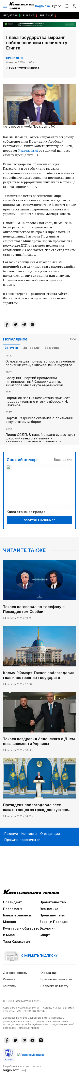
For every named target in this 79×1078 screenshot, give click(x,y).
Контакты (29, 834)
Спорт (45, 935)
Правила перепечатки (22, 840)
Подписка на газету (54, 986)
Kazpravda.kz (28, 150)
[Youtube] (32, 1040)
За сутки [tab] (11, 347)
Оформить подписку (39, 519)
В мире (9, 935)
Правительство (53, 902)
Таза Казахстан (16, 941)
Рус (54, 6)
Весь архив (63, 460)
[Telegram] (24, 324)
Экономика (49, 909)
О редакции (50, 834)
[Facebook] (7, 324)
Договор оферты (15, 972)
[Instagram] (41, 1040)
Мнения (9, 922)
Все (73, 339)
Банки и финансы (17, 915)
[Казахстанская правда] (22, 6)
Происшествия (52, 915)
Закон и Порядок (54, 922)
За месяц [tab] (52, 347)
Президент (15, 58)
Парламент (12, 909)
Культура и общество (21, 928)
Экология (47, 928)
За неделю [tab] (31, 347)
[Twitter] (15, 324)
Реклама (11, 834)
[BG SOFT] (22, 1068)
